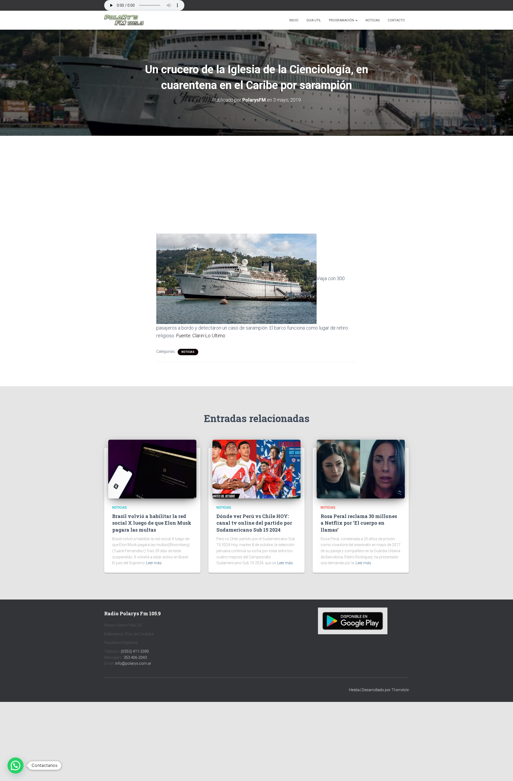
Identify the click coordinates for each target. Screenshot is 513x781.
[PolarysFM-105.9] (124, 20)
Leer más (154, 563)
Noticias (373, 20)
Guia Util (313, 20)
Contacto (396, 20)
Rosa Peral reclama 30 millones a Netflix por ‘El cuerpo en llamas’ (359, 523)
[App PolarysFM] (352, 620)
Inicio (293, 20)
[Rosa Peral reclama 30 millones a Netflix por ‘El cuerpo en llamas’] (361, 468)
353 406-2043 (135, 657)
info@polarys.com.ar (133, 663)
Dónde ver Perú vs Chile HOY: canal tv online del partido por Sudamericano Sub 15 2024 (254, 523)
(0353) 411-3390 (135, 651)
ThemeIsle (400, 690)
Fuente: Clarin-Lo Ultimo (200, 335)
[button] (356, 20)
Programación (342, 20)
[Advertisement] (256, 175)
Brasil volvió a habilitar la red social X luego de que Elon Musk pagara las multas (151, 523)
